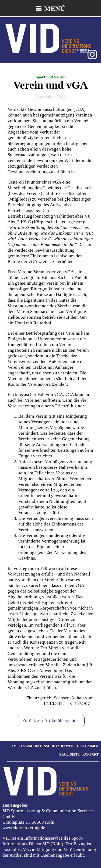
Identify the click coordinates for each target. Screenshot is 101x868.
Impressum (22, 746)
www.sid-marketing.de (23, 827)
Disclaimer (88, 746)
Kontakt (90, 754)
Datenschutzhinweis (54, 746)
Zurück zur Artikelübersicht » (50, 720)
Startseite (69, 754)
